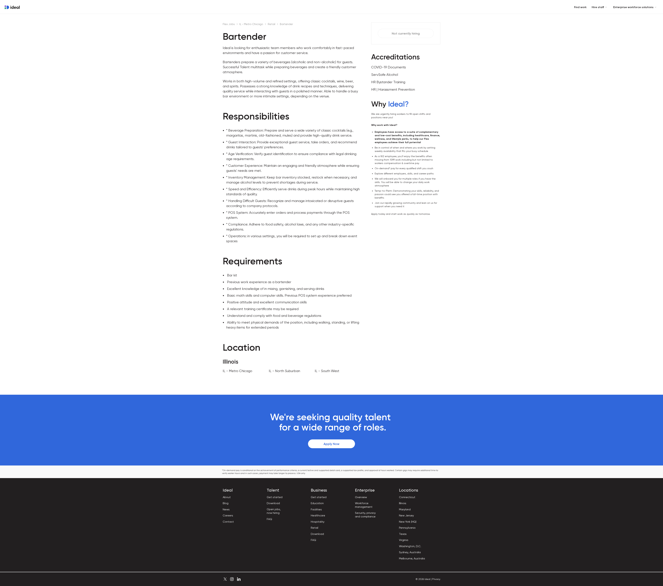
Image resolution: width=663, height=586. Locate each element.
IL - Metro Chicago (251, 24)
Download (273, 503)
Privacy (436, 579)
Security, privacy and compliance (365, 514)
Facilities (316, 509)
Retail (271, 24)
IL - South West (327, 371)
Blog (225, 503)
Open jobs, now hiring (274, 511)
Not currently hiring (406, 33)
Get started (274, 497)
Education (317, 503)
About (227, 497)
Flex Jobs (229, 24)
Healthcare (318, 515)
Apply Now (331, 444)
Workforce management (363, 505)
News (226, 509)
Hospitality (317, 521)
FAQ (269, 519)
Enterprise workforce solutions (633, 7)
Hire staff (598, 7)
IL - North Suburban (284, 371)
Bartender (286, 24)
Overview (361, 497)
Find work (580, 7)
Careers (228, 515)
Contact (228, 521)
